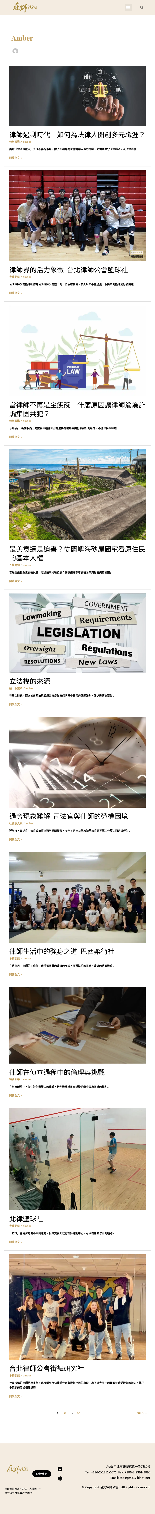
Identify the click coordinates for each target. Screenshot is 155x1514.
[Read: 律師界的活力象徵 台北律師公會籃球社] (77, 215)
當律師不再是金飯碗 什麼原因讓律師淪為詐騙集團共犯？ (77, 408)
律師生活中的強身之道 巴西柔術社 (61, 951)
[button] (128, 7)
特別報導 (14, 141)
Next (142, 1412)
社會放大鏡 (15, 823)
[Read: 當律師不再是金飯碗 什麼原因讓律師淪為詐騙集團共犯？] (77, 350)
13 (78, 1412)
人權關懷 (14, 564)
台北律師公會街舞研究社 (46, 1368)
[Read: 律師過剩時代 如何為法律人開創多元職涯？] (77, 95)
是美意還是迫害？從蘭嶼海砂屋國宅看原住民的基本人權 (77, 553)
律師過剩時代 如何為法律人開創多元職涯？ (77, 134)
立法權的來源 (29, 681)
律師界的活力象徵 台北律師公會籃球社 (68, 269)
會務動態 (14, 276)
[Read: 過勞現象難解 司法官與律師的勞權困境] (77, 762)
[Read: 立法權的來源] (77, 632)
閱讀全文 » (15, 157)
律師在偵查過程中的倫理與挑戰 (57, 1072)
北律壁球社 (26, 1218)
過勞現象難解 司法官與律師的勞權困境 (68, 816)
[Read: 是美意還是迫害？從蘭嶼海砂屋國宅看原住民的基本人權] (77, 494)
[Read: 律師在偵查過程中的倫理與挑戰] (77, 1025)
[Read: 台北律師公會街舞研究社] (77, 1306)
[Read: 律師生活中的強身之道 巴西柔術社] (77, 896)
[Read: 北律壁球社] (77, 1158)
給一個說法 (15, 688)
